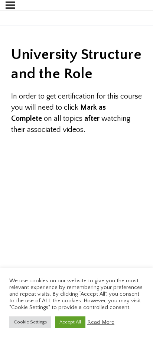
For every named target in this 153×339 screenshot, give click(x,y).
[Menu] (10, 5)
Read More (100, 322)
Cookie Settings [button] (30, 322)
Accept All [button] (70, 322)
